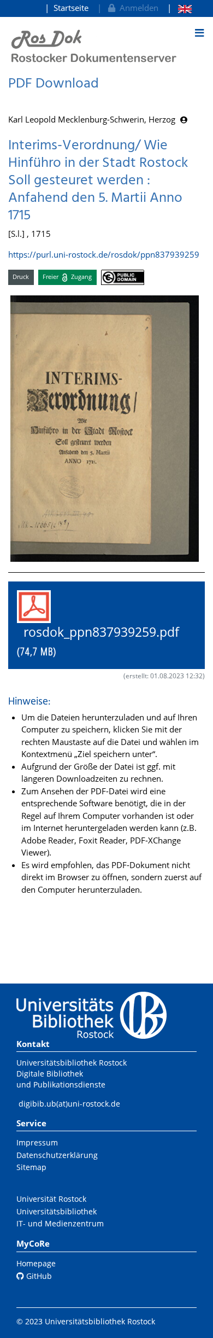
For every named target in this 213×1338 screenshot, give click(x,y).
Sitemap (31, 1167)
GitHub (38, 1276)
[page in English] (179, 8)
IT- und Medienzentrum (60, 1223)
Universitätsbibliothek (56, 1211)
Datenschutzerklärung (57, 1155)
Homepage (36, 1263)
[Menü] (199, 32)
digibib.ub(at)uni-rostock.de (69, 1103)
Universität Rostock (51, 1199)
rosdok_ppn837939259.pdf (104, 641)
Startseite (71, 7)
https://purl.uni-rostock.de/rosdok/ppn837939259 (103, 254)
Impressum (37, 1142)
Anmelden (136, 7)
